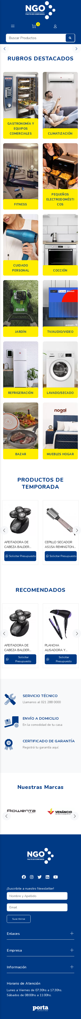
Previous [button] (4, 530)
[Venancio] (59, 811)
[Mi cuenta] (55, 26)
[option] (20, 532)
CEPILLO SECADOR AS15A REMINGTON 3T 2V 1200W (59, 544)
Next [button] (76, 530)
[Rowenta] (21, 811)
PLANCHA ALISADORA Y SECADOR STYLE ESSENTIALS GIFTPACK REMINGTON (57, 647)
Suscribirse (18, 919)
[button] (4, 48)
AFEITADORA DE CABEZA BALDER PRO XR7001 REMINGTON (16, 544)
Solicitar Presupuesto (22, 556)
